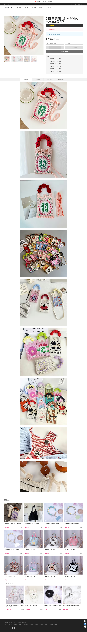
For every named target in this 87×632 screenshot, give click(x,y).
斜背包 (18, 13)
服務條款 (15, 624)
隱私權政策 (26, 624)
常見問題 (51, 624)
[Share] (85, 624)
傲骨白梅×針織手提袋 (70, 576)
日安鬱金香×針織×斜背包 (31, 605)
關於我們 (46, 624)
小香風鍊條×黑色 (52, 61)
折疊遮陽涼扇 (52, 25)
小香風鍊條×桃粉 (52, 63)
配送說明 (36, 624)
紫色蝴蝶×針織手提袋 (30, 576)
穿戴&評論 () (61, 79)
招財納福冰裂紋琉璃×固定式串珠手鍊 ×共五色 (15, 606)
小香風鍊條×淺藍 (52, 66)
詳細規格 (38, 79)
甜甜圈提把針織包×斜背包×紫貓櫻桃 (13, 523)
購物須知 (20, 624)
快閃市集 (10, 624)
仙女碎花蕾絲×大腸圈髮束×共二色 (52, 605)
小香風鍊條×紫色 (52, 71)
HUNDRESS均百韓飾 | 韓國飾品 (10, 13)
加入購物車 (65, 52)
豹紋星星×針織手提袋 (50, 549)
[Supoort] (85, 621)
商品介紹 (26, 79)
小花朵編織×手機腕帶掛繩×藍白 (52, 523)
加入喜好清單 (75, 47)
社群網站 (56, 624)
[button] (6, 35)
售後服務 (41, 624)
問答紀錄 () (49, 79)
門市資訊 (5, 624)
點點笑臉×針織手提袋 (50, 576)
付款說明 (31, 624)
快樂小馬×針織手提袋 (10, 576)
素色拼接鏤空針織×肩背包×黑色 (32, 523)
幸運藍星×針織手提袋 (30, 549)
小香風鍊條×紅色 (52, 68)
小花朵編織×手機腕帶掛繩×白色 (12, 549)
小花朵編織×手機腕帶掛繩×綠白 (72, 523)
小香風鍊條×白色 (52, 58)
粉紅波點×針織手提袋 (70, 549)
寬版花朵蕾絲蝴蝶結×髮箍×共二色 (71, 605)
